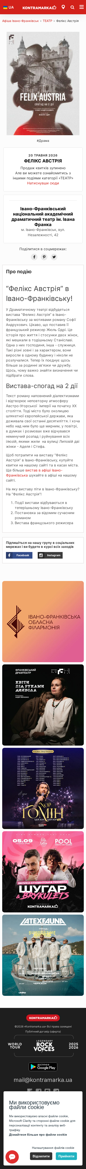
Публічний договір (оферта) (43, 1031)
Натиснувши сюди (43, 183)
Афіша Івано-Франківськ (20, 21)
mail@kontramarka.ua (43, 1079)
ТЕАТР (47, 21)
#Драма (43, 140)
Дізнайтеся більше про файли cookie (38, 1134)
